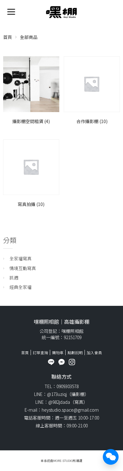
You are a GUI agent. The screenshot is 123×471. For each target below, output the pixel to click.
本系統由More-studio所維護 (61, 460)
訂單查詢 (40, 352)
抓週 (13, 277)
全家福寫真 (20, 258)
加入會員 (94, 352)
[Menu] (11, 11)
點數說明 (75, 352)
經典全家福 (20, 287)
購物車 (57, 352)
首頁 (7, 37)
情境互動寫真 (22, 268)
